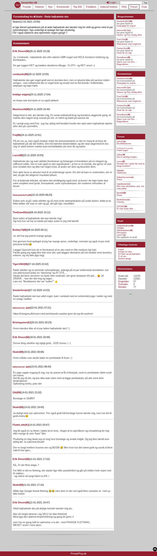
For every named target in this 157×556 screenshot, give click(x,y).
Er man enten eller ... (126, 209)
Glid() (17, 392)
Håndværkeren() (125, 230)
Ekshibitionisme (124, 143)
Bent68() (121, 193)
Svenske (123, 284)
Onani (119, 195)
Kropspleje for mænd (126, 26)
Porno (119, 179)
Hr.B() (120, 228)
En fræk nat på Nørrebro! (129, 254)
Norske (122, 287)
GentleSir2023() (124, 21)
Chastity (120, 202)
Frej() (17, 135)
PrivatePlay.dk (78, 553)
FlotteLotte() (21, 425)
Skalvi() (18, 352)
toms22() (121, 141)
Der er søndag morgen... (127, 157)
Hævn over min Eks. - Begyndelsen (126, 63)
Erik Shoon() (21, 51)
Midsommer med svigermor (129, 44)
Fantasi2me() (123, 48)
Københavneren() (125, 177)
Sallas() (121, 155)
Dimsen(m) (121, 232)
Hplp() (120, 170)
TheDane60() (21, 212)
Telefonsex (121, 173)
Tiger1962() (20, 264)
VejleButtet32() (123, 184)
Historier (39, 7)
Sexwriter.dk (29, 2)
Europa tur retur (125, 252)
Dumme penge (124, 258)
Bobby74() (20, 230)
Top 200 (77, 7)
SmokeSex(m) (21, 290)
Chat (144, 7)
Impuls (121, 249)
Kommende (63, 7)
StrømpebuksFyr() (22, 195)
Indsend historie (109, 7)
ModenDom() (123, 199)
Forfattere (91, 7)
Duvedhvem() (123, 57)
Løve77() (121, 235)
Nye (50, 7)
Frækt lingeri (122, 150)
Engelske (123, 281)
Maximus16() (21, 109)
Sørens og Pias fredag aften (129, 35)
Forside (27, 7)
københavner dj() (21, 308)
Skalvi (38, 16)
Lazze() (18, 155)
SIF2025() (122, 206)
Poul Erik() (122, 39)
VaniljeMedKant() (125, 226)
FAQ (124, 7)
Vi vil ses (122, 256)
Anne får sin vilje (124, 53)
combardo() (20, 74)
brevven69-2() (124, 30)
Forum (134, 7)
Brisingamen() (22, 322)
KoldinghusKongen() (125, 148)
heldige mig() (21, 94)
